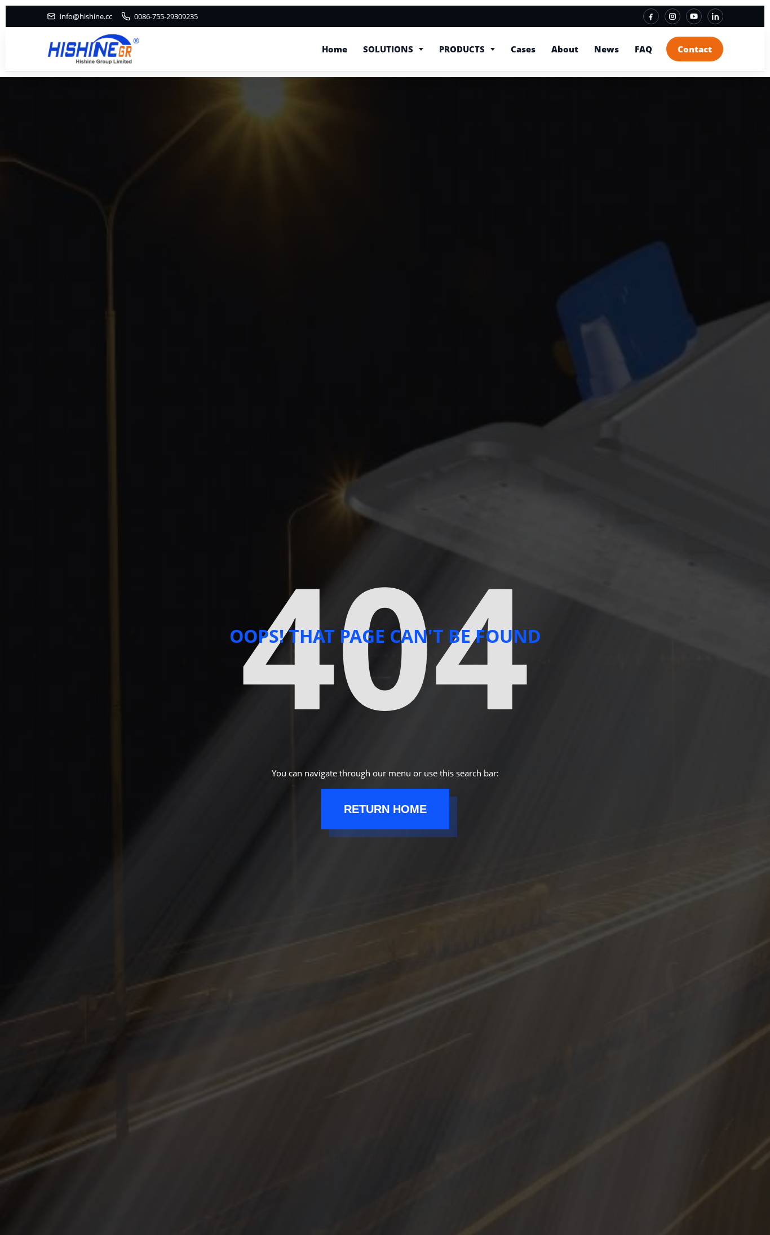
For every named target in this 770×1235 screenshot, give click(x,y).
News (606, 49)
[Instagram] (672, 16)
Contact (695, 49)
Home (334, 49)
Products (462, 49)
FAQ (643, 49)
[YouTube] (694, 16)
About (564, 49)
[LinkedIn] (715, 16)
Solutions (388, 49)
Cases (523, 49)
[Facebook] (651, 16)
